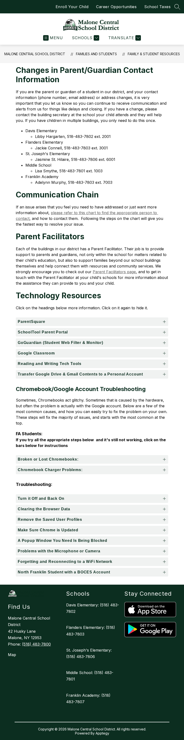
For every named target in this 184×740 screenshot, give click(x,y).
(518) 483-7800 (36, 644)
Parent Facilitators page (114, 271)
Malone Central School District (34, 54)
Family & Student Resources (154, 54)
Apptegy (102, 733)
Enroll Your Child (72, 6)
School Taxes (157, 6)
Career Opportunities (116, 6)
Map (12, 654)
